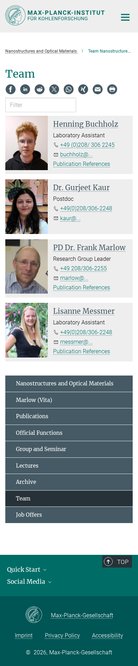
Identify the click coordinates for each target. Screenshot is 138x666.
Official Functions (39, 433)
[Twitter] (54, 89)
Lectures (27, 465)
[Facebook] (10, 89)
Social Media (27, 581)
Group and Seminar (41, 449)
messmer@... (76, 341)
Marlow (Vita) (34, 400)
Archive (26, 482)
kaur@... (70, 218)
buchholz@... (76, 154)
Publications (32, 416)
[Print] (112, 89)
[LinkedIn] (25, 89)
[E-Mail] (97, 89)
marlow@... (74, 278)
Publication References (81, 164)
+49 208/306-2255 (83, 268)
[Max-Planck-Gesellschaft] (38, 615)
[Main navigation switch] (125, 17)
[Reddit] (39, 89)
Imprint (24, 635)
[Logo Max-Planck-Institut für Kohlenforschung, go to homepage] (55, 15)
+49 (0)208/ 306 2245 (87, 145)
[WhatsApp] (68, 89)
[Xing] (83, 89)
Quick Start (24, 569)
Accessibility (107, 635)
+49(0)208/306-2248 (86, 208)
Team (23, 498)
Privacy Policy (62, 635)
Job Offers (29, 514)
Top (122, 561)
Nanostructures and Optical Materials (65, 383)
